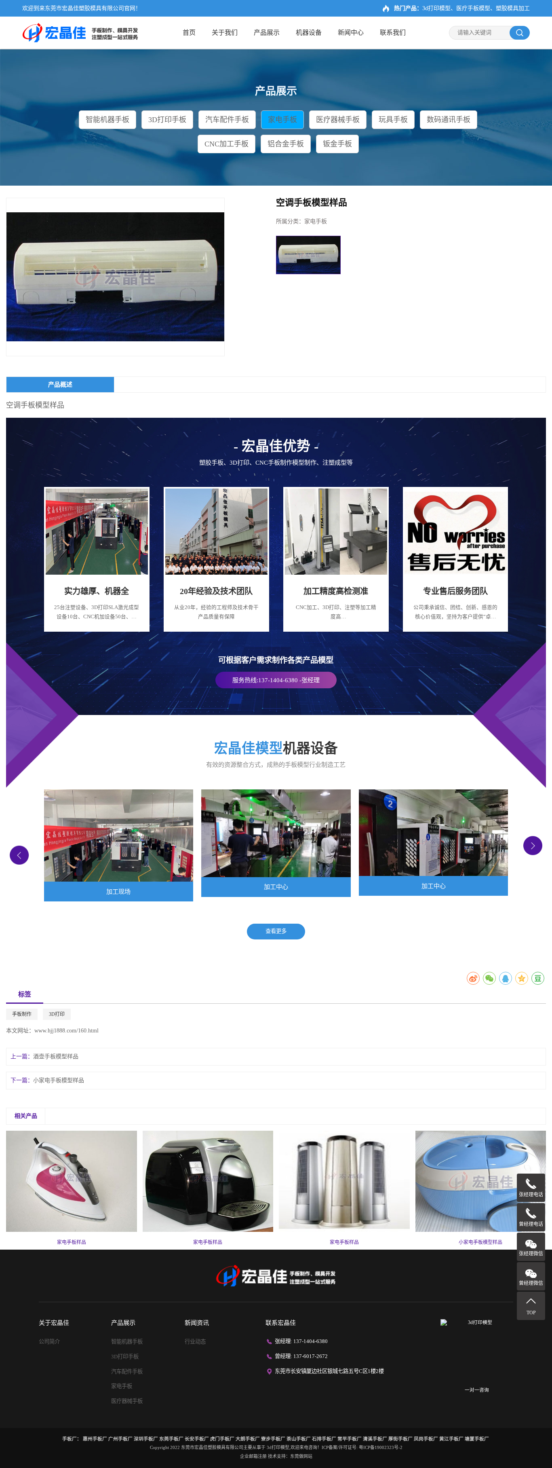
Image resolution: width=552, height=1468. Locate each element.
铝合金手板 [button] (286, 144)
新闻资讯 (197, 1322)
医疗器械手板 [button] (338, 120)
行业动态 (195, 1342)
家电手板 (121, 1386)
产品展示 (267, 32)
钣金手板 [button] (337, 144)
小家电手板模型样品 (58, 1080)
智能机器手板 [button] (107, 120)
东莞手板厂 (171, 1439)
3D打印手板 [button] (167, 120)
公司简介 (49, 1342)
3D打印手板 (125, 1357)
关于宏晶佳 (54, 1322)
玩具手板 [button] (393, 120)
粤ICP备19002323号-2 (380, 1447)
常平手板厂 (349, 1439)
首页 (189, 32)
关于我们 (225, 32)
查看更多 (276, 931)
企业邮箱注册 (253, 1456)
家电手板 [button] (282, 120)
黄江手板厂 (451, 1439)
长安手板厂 (197, 1439)
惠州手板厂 (95, 1439)
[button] (19, 855)
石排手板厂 (324, 1439)
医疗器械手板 (127, 1401)
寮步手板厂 (273, 1439)
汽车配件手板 (127, 1372)
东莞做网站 (301, 1456)
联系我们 (393, 32)
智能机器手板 (127, 1342)
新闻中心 (351, 32)
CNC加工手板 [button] (226, 144)
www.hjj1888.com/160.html (66, 1031)
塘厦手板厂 (477, 1439)
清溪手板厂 (375, 1439)
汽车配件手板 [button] (227, 120)
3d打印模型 (278, 1447)
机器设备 (309, 32)
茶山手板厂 (299, 1439)
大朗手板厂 (248, 1439)
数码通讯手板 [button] (448, 120)
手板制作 (22, 1014)
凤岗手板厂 (426, 1439)
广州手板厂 (120, 1439)
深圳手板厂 (146, 1439)
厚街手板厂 (400, 1439)
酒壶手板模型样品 (55, 1056)
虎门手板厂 (222, 1439)
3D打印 (57, 1014)
